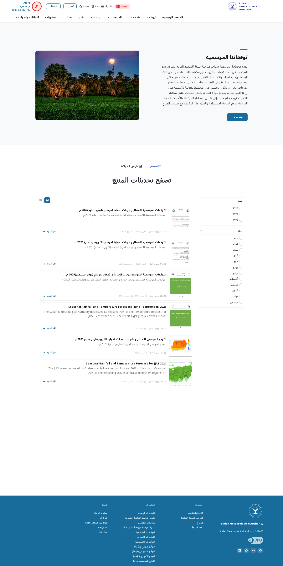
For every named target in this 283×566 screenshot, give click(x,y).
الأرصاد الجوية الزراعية (192, 518)
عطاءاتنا (103, 532)
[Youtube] (253, 550)
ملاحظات (53, 6)
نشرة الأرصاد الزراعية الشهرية (140, 518)
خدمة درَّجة (197, 528)
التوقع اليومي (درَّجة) (144, 547)
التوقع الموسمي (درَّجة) (143, 561)
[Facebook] (260, 550)
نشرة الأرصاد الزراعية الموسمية (139, 528)
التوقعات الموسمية (145, 532)
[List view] (47, 200)
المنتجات (116, 17)
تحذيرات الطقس (146, 523)
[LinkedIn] (239, 550)
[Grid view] (41, 200)
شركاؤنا (103, 518)
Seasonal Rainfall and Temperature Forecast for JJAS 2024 (126, 364)
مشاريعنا (102, 528)
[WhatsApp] (246, 550)
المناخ (200, 523)
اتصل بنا (70, 6)
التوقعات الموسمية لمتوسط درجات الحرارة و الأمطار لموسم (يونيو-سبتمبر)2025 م (116, 275)
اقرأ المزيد (51, 232)
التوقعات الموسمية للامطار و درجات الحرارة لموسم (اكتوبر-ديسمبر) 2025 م (120, 242)
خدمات (135, 17)
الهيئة (152, 17)
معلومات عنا (100, 513)
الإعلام (97, 17)
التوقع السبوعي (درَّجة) (143, 551)
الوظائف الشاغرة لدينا (96, 523)
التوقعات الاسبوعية (145, 542)
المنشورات (51, 17)
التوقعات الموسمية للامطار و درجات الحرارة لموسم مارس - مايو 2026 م (122, 210)
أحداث (68, 17)
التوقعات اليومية (146, 513)
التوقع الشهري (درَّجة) (144, 556)
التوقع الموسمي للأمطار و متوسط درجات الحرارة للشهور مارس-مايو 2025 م (120, 339)
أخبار (81, 17)
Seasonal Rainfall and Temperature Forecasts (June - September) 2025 (117, 307)
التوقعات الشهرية (146, 537)
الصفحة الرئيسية (172, 17)
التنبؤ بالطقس (195, 513)
